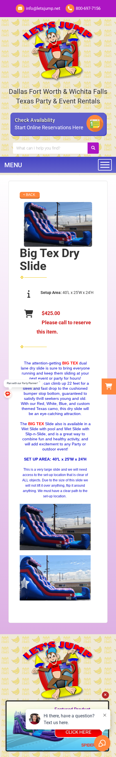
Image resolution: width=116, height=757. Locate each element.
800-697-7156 (88, 8)
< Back (29, 195)
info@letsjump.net (43, 8)
